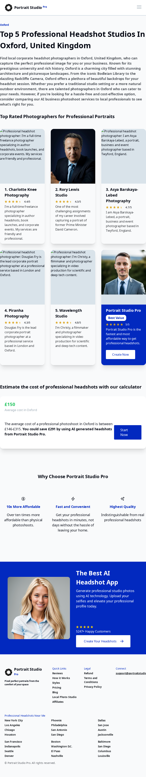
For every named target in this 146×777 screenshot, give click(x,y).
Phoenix (56, 720)
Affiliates (57, 702)
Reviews (57, 673)
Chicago (10, 730)
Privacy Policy (93, 687)
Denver (9, 756)
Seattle (9, 751)
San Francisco (13, 741)
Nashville (57, 756)
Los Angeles (12, 725)
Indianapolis (12, 746)
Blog (55, 692)
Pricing (56, 687)
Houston (10, 734)
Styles (56, 683)
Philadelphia (59, 725)
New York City (14, 720)
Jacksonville (105, 734)
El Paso (55, 751)
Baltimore (104, 741)
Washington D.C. (61, 746)
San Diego (57, 734)
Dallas (102, 720)
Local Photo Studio (64, 697)
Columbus (104, 751)
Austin (102, 730)
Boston (55, 741)
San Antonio (59, 730)
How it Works (61, 678)
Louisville (104, 756)
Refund (88, 673)
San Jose (103, 725)
